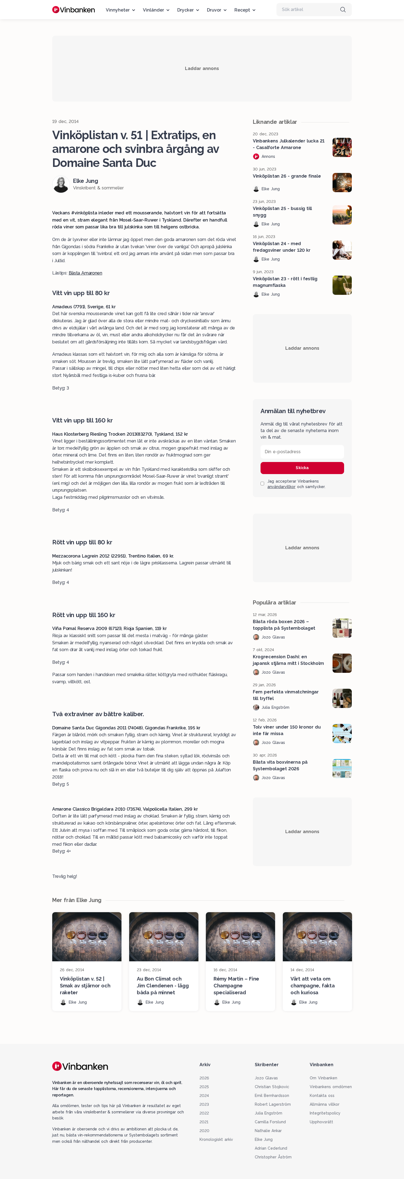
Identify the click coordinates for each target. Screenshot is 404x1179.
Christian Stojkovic (272, 1087)
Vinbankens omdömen (331, 1087)
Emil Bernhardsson (272, 1095)
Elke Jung (264, 1139)
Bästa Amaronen (85, 273)
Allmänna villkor (324, 1104)
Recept (242, 10)
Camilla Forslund (270, 1122)
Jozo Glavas (266, 1078)
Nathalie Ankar (268, 1130)
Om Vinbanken (323, 1078)
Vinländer (153, 10)
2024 (204, 1095)
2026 (204, 1078)
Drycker (185, 10)
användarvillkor (281, 487)
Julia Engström (269, 1113)
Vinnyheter (118, 10)
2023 (204, 1104)
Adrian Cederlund (271, 1148)
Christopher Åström (273, 1157)
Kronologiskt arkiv (216, 1139)
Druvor (214, 10)
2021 (204, 1122)
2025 (204, 1087)
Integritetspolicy (325, 1113)
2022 (204, 1113)
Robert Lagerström (273, 1104)
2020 (204, 1130)
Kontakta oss (322, 1095)
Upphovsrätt (321, 1122)
